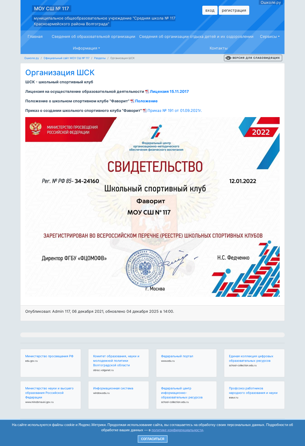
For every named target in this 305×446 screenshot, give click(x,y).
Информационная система (113, 388)
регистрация (234, 10)
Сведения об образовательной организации (93, 36)
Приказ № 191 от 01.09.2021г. (174, 110)
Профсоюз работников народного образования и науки (253, 391)
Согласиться (152, 439)
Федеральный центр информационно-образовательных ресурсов (182, 393)
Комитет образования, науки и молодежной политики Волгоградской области (116, 360)
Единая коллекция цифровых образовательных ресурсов (251, 358)
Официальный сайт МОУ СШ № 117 (66, 58)
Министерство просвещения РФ (49, 356)
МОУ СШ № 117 (51, 8)
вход (209, 10)
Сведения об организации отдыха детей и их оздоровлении (196, 36)
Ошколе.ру (271, 2)
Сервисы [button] (268, 36)
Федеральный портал (177, 356)
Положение (146, 101)
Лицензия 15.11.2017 (169, 91)
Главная (35, 36)
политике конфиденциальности (177, 430)
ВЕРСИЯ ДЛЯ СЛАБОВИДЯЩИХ (256, 57)
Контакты (219, 48)
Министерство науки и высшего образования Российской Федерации (49, 393)
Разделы (100, 58)
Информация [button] (85, 48)
